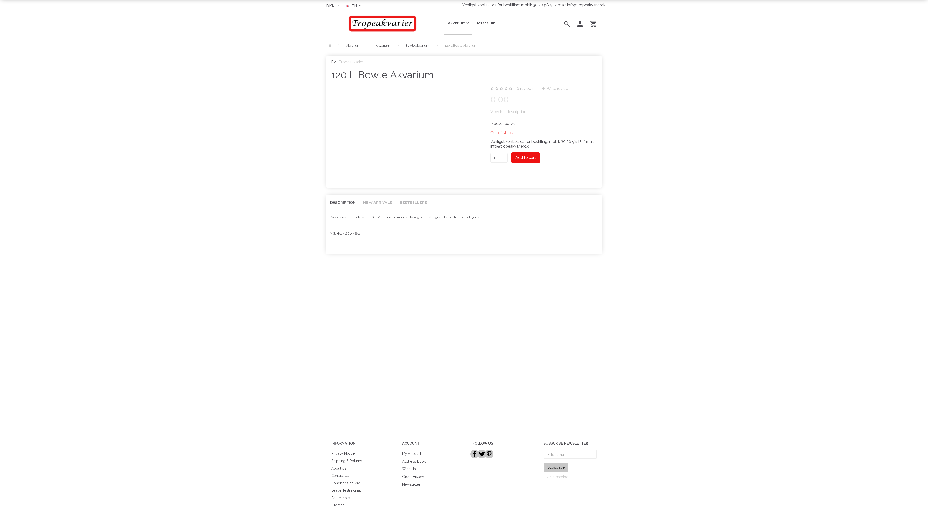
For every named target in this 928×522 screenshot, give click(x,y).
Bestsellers (413, 202)
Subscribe (556, 467)
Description (343, 202)
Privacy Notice (343, 453)
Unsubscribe (557, 477)
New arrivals (377, 202)
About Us (339, 468)
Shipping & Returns (346, 461)
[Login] (580, 23)
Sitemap (338, 505)
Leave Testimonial (346, 490)
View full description (508, 111)
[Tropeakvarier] (381, 23)
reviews (525, 88)
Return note (340, 498)
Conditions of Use (345, 483)
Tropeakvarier (351, 62)
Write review (557, 88)
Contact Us (340, 475)
